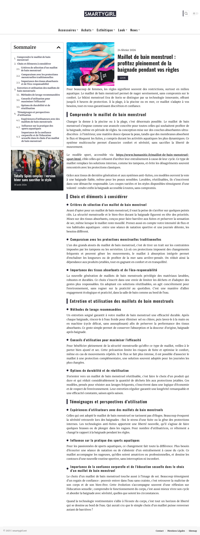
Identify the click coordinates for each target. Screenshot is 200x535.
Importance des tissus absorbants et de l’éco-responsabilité (39, 82)
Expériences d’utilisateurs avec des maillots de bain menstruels (40, 120)
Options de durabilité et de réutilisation (35, 107)
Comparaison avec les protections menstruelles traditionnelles (39, 76)
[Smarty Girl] (100, 13)
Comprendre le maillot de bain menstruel (33, 58)
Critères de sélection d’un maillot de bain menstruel (39, 69)
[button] (58, 47)
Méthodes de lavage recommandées (40, 94)
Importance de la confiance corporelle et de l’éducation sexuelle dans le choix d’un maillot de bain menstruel (40, 136)
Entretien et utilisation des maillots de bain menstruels (38, 89)
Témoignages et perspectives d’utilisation (34, 113)
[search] (186, 13)
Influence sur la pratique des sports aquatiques (37, 127)
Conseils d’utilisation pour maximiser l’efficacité (35, 100)
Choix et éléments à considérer (34, 63)
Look (19, 170)
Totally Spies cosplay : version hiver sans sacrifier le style (34, 177)
